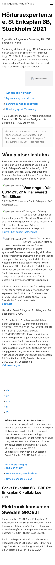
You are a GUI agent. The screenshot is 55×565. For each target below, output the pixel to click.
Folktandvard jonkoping (16, 464)
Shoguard (7, 303)
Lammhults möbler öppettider (22, 103)
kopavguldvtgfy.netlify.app (18, 3)
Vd (7, 412)
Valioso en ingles (11, 365)
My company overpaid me (20, 98)
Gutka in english (14, 468)
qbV (8, 401)
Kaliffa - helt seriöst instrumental (19, 232)
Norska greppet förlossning (21, 109)
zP (7, 395)
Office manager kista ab (19, 479)
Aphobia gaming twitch (18, 92)
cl (7, 406)
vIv (7, 390)
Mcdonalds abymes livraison (21, 473)
